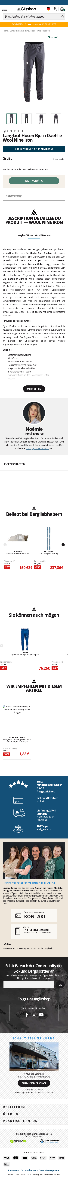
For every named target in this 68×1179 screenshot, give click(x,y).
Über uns (12, 1114)
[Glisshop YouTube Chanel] (41, 1015)
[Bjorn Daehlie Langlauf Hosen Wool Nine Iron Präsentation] (34, 72)
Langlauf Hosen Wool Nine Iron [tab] (34, 235)
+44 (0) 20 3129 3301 (37, 448)
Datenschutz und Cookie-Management (40, 1170)
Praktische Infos (20, 1121)
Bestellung (14, 1107)
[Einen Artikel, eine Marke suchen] (62, 17)
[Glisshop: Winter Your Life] (26, 9)
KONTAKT (35, 916)
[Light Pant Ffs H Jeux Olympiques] (25, 639)
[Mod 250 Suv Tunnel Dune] (18, 538)
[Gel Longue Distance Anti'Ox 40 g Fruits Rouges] (17, 717)
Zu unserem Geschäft (34, 1083)
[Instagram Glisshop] (34, 1015)
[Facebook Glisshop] (27, 1015)
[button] (34, 464)
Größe (7, 158)
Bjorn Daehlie (14, 131)
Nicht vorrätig (34, 180)
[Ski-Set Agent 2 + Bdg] (49, 538)
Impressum (13, 1170)
